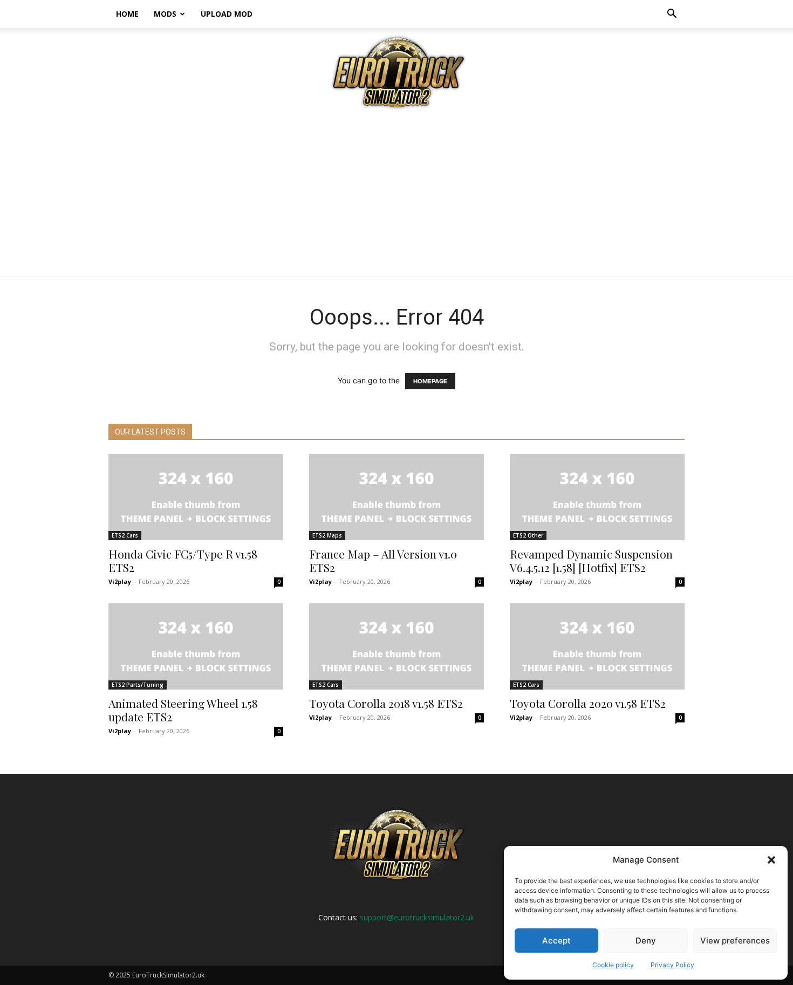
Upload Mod (226, 14)
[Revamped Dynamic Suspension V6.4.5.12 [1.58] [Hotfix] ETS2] (597, 497)
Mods (165, 14)
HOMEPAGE (430, 381)
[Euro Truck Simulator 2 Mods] (396, 72)
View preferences (735, 940)
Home (127, 14)
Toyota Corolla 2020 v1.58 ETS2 (588, 703)
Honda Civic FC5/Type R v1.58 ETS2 (182, 560)
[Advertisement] (396, 195)
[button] (771, 860)
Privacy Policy (672, 965)
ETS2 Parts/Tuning (137, 684)
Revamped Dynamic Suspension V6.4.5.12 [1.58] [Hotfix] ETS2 (591, 560)
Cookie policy (613, 965)
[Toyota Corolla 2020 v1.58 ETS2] (597, 646)
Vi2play (119, 581)
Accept (556, 940)
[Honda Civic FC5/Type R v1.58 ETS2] (195, 497)
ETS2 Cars (125, 535)
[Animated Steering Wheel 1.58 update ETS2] (195, 646)
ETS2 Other (528, 535)
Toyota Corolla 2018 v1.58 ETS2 (386, 703)
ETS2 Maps (327, 535)
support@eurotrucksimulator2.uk (417, 917)
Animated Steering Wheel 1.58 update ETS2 (183, 709)
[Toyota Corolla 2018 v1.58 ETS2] (396, 646)
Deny (645, 940)
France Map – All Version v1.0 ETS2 (383, 560)
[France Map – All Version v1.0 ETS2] (396, 497)
